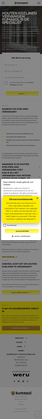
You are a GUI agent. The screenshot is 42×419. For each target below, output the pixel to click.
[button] (21, 236)
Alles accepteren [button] (22, 231)
